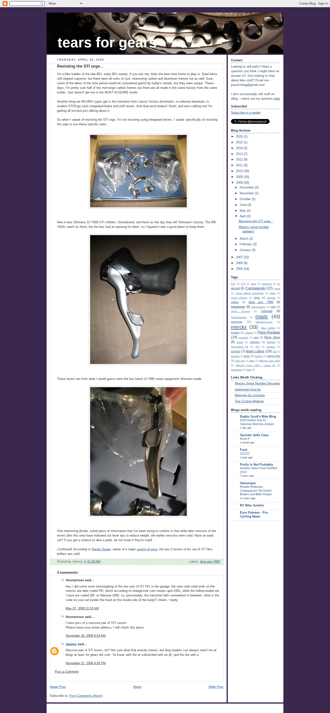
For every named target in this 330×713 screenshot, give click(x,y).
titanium (235, 356)
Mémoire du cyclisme (250, 395)
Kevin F (245, 438)
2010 (240, 171)
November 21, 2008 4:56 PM (86, 663)
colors (277, 288)
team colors (255, 351)
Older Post (215, 687)
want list (239, 360)
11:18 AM (93, 561)
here (277, 98)
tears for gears (107, 42)
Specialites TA (239, 346)
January (246, 250)
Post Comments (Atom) (85, 696)
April (243, 216)
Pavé (243, 450)
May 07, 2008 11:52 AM (82, 608)
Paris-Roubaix (269, 332)
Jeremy (71, 644)
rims (256, 337)
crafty (273, 293)
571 (243, 283)
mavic (261, 316)
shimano (255, 342)
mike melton (268, 328)
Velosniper (248, 483)
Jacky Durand (240, 311)
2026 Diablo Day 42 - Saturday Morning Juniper (257, 422)
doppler (271, 297)
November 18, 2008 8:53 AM (86, 635)
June (243, 205)
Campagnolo (255, 288)
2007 (240, 257)
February (246, 244)
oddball (249, 332)
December (247, 187)
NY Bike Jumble (252, 505)
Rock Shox (272, 337)
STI (257, 346)
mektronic (237, 321)
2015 (240, 142)
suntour (271, 346)
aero (253, 283)
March (244, 238)
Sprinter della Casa (254, 435)
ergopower (238, 306)
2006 (240, 263)
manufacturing (239, 317)
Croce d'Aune (239, 297)
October (246, 199)
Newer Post (58, 687)
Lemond (266, 311)
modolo (235, 332)
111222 (245, 453)
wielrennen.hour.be (248, 389)
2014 (240, 148)
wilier (252, 360)
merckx (239, 327)
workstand (236, 369)
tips (275, 351)
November (247, 193)
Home (137, 687)
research (243, 337)
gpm (273, 306)
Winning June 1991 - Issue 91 (255, 365)
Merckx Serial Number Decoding (257, 383)
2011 (240, 165)
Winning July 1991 (269, 360)
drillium (235, 302)
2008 (240, 182)
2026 (240, 136)
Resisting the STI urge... (80, 66)
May (243, 210)
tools (247, 356)
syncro (235, 351)
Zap (249, 369)
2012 (240, 159)
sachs (240, 342)
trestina (259, 356)
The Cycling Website (249, 401)
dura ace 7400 (210, 561)
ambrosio (267, 283)
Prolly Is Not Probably (256, 464)
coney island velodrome (250, 293)
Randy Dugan (101, 549)
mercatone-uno (264, 322)
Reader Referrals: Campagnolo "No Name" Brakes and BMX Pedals (256, 490)
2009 (240, 177)
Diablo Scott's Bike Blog (258, 416)
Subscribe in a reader (246, 112)
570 (233, 283)
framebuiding (258, 307)
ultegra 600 (273, 356)
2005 (240, 269)
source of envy (147, 549)
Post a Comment (67, 671)
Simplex (271, 342)
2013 (240, 154)
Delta (257, 297)
